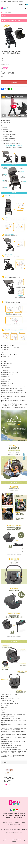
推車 (3, 73)
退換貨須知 (17, 825)
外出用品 (13, 818)
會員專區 (21, 4)
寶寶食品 (22, 813)
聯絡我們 (19, 818)
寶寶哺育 (10, 813)
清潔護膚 (5, 816)
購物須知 (5, 822)
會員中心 (22, 1)
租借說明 (16, 822)
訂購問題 (22, 822)
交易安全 (11, 822)
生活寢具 (16, 816)
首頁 (4, 20)
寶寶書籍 (8, 818)
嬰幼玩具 (22, 816)
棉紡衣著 (16, 813)
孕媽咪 (5, 813)
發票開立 (10, 825)
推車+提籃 (11, 73)
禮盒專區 (11, 816)
